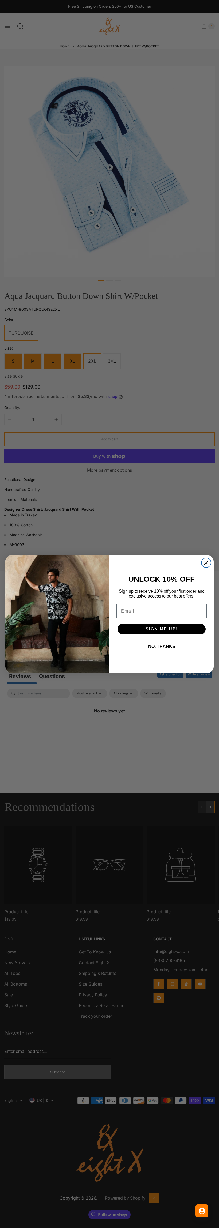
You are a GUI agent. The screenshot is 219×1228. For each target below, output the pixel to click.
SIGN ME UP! (162, 629)
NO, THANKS (161, 646)
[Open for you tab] (201, 1210)
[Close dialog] (206, 563)
